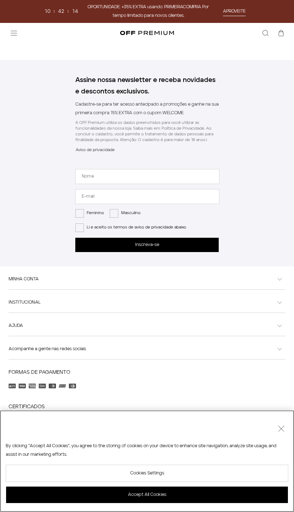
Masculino (131, 213)
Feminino (95, 213)
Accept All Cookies (147, 495)
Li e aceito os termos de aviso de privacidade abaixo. (137, 228)
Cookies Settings (147, 473)
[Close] (281, 429)
